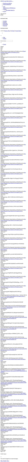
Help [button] (4, 6)
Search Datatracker (7, 4)
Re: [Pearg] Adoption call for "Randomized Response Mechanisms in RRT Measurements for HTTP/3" (13, 382)
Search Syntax (6, 7)
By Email (13, 30)
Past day (5, 22)
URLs (8, 460)
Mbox (2, 460)
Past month (5, 24)
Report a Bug (7, 30)
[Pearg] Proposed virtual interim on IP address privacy (13, 52)
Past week (5, 23)
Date (4, 37)
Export (4, 44)
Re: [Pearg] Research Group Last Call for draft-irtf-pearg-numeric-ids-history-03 (14, 318)
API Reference (12, 7)
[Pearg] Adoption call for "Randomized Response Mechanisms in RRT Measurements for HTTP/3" (14, 371)
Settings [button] (4, 9)
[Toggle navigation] (12, 1)
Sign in (4, 11)
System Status (18, 30)
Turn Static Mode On (10, 10)
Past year (5, 25)
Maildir (4, 460)
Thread (4, 38)
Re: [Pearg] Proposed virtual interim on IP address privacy (13, 61)
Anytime (5, 21)
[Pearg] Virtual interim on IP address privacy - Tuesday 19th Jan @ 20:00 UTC (13, 297)
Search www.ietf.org (7, 3)
